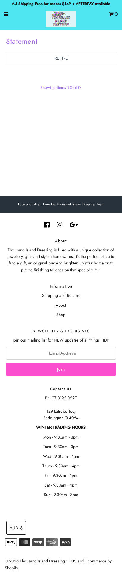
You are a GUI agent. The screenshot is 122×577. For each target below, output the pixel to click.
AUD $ (16, 528)
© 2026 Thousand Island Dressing (35, 561)
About (61, 305)
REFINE (61, 58)
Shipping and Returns (61, 295)
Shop (60, 315)
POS (72, 561)
